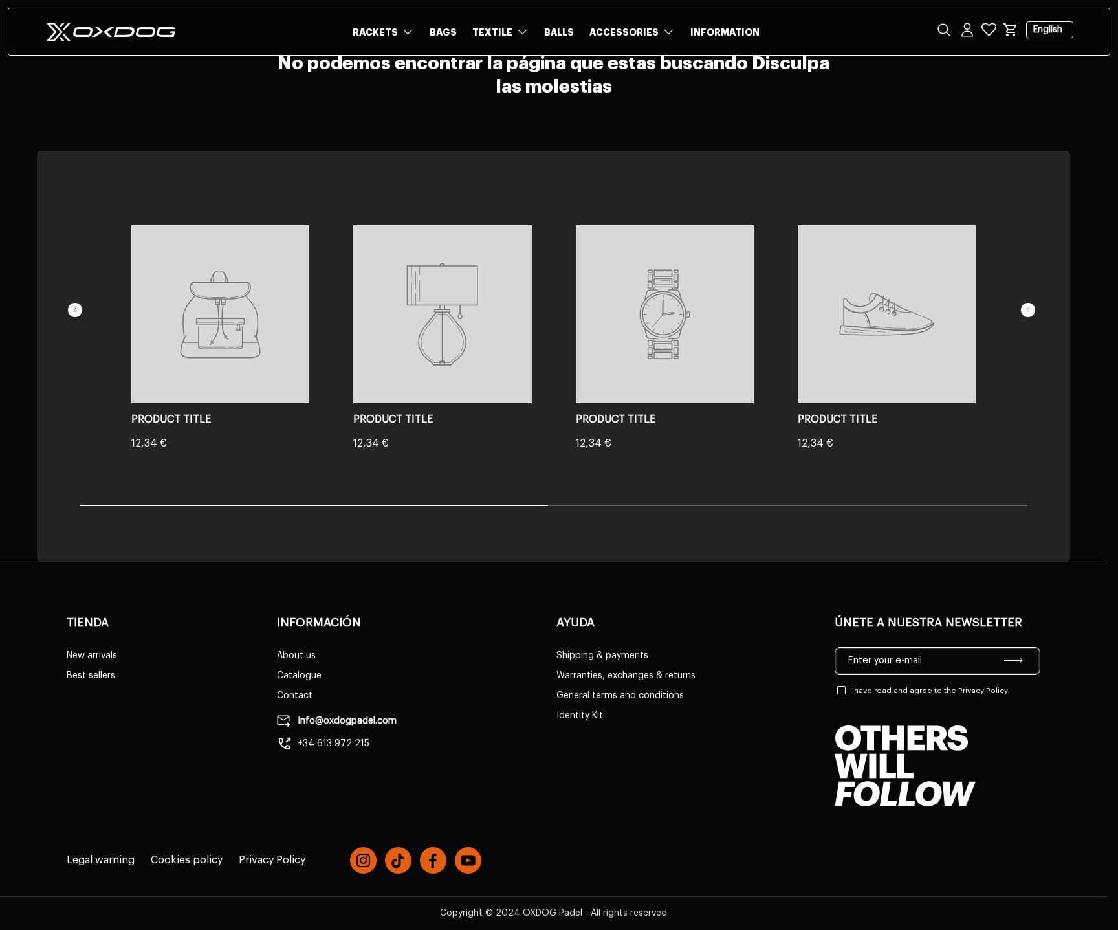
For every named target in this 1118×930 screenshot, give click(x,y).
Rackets (375, 32)
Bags (443, 32)
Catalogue (299, 675)
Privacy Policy (272, 860)
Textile (492, 32)
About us (296, 655)
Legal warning (101, 860)
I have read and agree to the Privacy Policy (929, 690)
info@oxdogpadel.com (346, 720)
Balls (559, 32)
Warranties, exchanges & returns (626, 675)
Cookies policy (187, 860)
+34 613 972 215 (333, 743)
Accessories (624, 32)
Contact (294, 695)
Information (725, 32)
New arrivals (92, 655)
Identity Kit (579, 715)
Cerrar (39, 103)
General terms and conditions (620, 695)
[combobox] (559, 72)
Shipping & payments (602, 655)
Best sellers (91, 675)
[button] (1010, 30)
